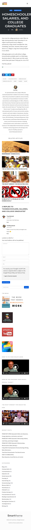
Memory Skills (5, 485)
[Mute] (25, 373)
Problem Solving (6, 492)
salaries (20, 81)
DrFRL (15, 90)
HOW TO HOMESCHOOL (8, 454)
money (15, 81)
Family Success (5, 476)
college (4, 78)
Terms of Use (21, 273)
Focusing (4, 478)
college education (12, 78)
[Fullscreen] (27, 373)
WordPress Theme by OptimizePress (15, 522)
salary (25, 81)
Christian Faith (5, 469)
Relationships (5, 499)
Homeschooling (17, 10)
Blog (11, 10)
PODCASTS (4, 490)
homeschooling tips (7, 81)
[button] (15, 367)
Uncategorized (5, 503)
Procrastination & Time (8, 494)
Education (4, 473)
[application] (15, 367)
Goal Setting (5, 480)
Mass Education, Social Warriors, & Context (12, 457)
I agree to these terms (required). (10, 276)
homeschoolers (22, 78)
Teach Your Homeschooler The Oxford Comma (13, 452)
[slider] (14, 398)
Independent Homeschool (11, 154)
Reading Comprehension (8, 496)
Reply (8, 222)
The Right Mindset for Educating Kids (15, 184)
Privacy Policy (11, 273)
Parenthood (5, 487)
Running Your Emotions (8, 501)
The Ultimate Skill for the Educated (15, 169)
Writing (4, 506)
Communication (6, 471)
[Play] (4, 373)
